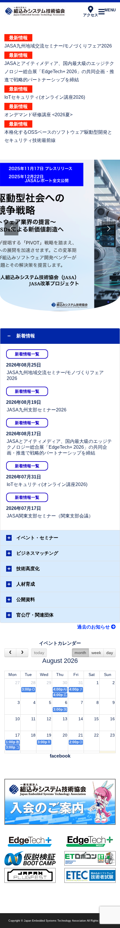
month (80, 652)
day (109, 652)
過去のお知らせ (94, 626)
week (96, 652)
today (39, 652)
